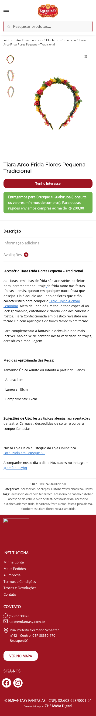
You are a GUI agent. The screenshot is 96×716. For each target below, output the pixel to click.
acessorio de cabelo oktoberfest (30, 499)
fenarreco (42, 504)
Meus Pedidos (14, 568)
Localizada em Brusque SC (24, 453)
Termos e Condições (19, 581)
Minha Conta (13, 562)
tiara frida (68, 509)
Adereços (43, 489)
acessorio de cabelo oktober (73, 494)
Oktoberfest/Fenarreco (61, 40)
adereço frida (25, 504)
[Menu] (10, 10)
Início (6, 40)
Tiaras (88, 489)
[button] (85, 56)
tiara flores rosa (50, 509)
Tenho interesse (48, 183)
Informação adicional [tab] (22, 243)
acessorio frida (64, 499)
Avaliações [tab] (15, 254)
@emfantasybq (15, 468)
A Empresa (12, 575)
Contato (9, 594)
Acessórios (28, 489)
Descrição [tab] (12, 231)
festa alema (58, 504)
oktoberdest (29, 509)
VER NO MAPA (20, 655)
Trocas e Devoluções (19, 587)
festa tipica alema (80, 504)
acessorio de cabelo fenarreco (31, 494)
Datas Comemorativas (28, 40)
